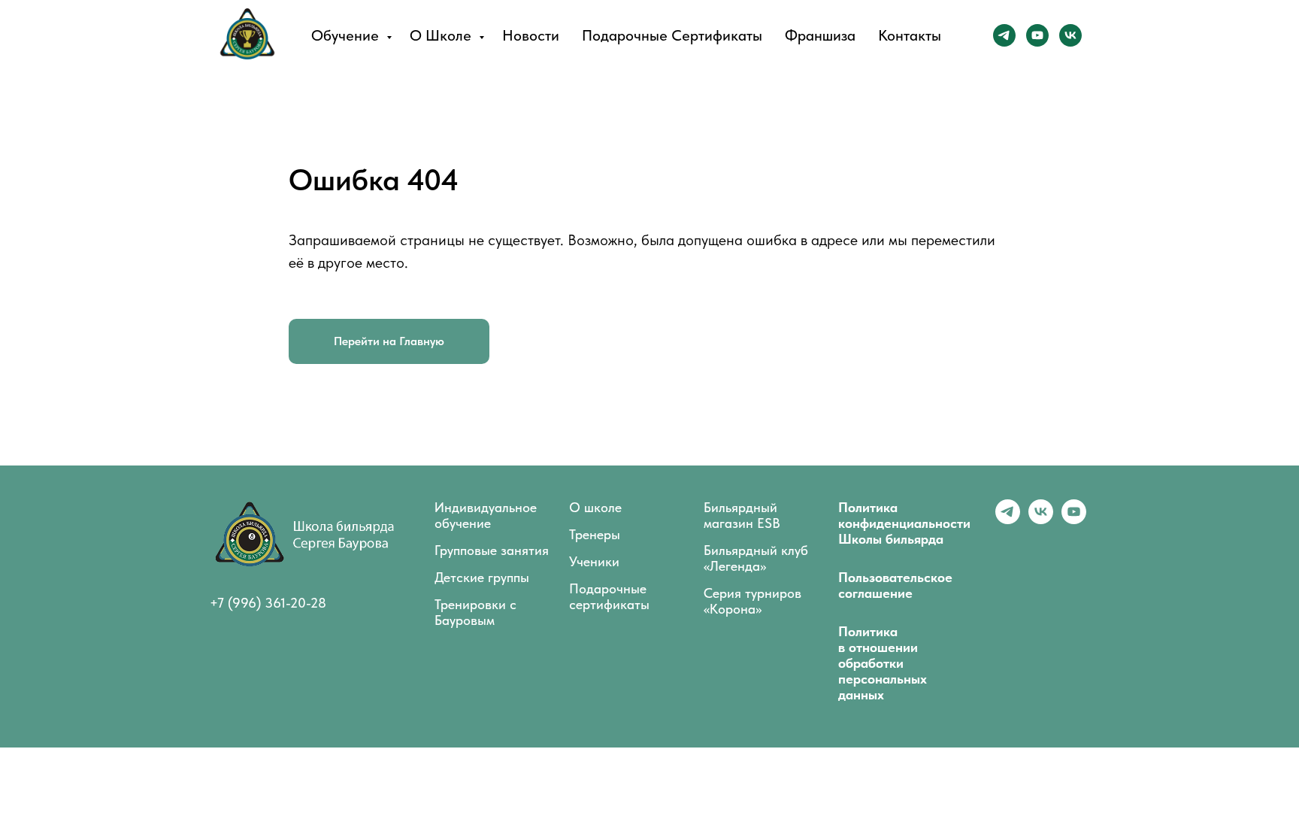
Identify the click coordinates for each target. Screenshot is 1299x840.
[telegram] (1004, 35)
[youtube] (1037, 35)
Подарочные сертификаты (672, 35)
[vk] (1070, 35)
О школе (442, 35)
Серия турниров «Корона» (752, 601)
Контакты (909, 35)
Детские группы (482, 577)
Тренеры (594, 534)
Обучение (347, 35)
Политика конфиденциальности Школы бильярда (904, 523)
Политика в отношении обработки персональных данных (882, 662)
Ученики (594, 561)
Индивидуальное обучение (486, 515)
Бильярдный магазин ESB (742, 515)
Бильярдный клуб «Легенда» (756, 558)
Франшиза (820, 35)
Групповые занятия (492, 550)
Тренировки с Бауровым (475, 612)
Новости (530, 35)
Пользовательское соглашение (895, 585)
